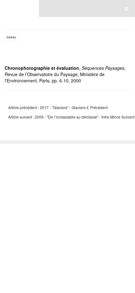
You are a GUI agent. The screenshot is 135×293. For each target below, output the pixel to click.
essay (11, 37)
